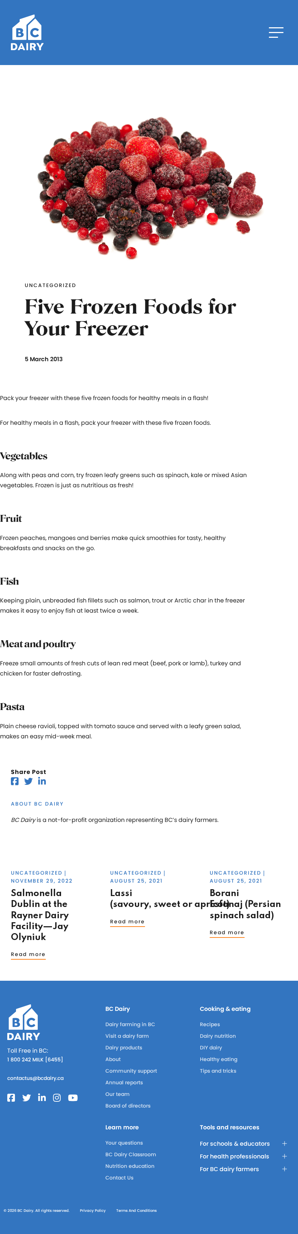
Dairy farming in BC (130, 1024)
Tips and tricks (218, 1070)
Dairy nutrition (218, 1036)
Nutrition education (129, 1166)
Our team (117, 1094)
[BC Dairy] (27, 33)
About (113, 1059)
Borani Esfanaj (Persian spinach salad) (245, 904)
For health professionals (234, 1156)
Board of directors (127, 1105)
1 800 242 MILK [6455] (35, 1059)
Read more (28, 954)
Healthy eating (218, 1059)
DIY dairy (211, 1047)
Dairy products (123, 1047)
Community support (131, 1070)
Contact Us (119, 1177)
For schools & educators (235, 1144)
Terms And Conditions (136, 1210)
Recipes (210, 1024)
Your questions (124, 1142)
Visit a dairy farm (127, 1036)
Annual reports (124, 1082)
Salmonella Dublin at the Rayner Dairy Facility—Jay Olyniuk (40, 915)
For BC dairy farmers (229, 1169)
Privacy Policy (93, 1210)
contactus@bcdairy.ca (35, 1078)
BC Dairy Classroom (130, 1154)
